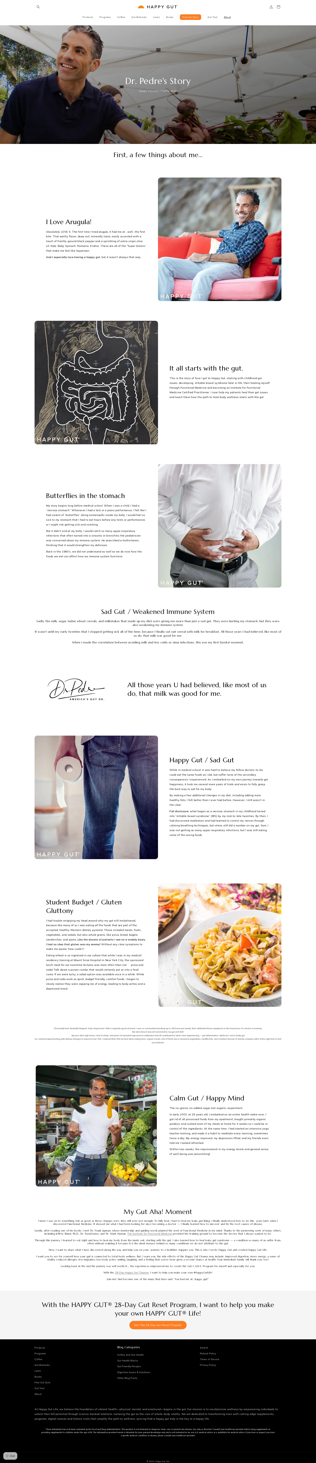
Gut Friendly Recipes (129, 1366)
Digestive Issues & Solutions (133, 1372)
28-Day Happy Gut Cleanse (132, 1272)
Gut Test (39, 1388)
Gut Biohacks (42, 1365)
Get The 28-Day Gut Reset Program (158, 1325)
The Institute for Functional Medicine (149, 1233)
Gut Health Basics (127, 1360)
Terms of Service (209, 1359)
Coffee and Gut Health (130, 1354)
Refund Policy (208, 1353)
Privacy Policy (208, 1365)
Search (204, 1347)
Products (40, 1347)
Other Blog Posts (127, 1378)
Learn (38, 1370)
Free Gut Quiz (43, 1382)
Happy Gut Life (162, 1461)
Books (38, 1376)
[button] (38, 7)
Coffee (38, 1359)
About (38, 1394)
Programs (40, 1353)
